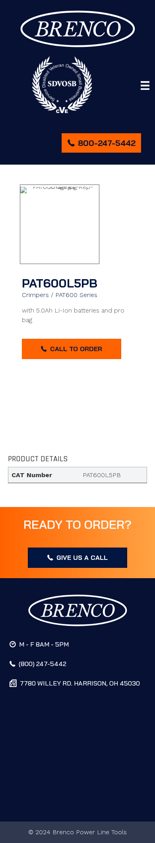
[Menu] (145, 85)
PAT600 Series (76, 295)
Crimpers (35, 295)
